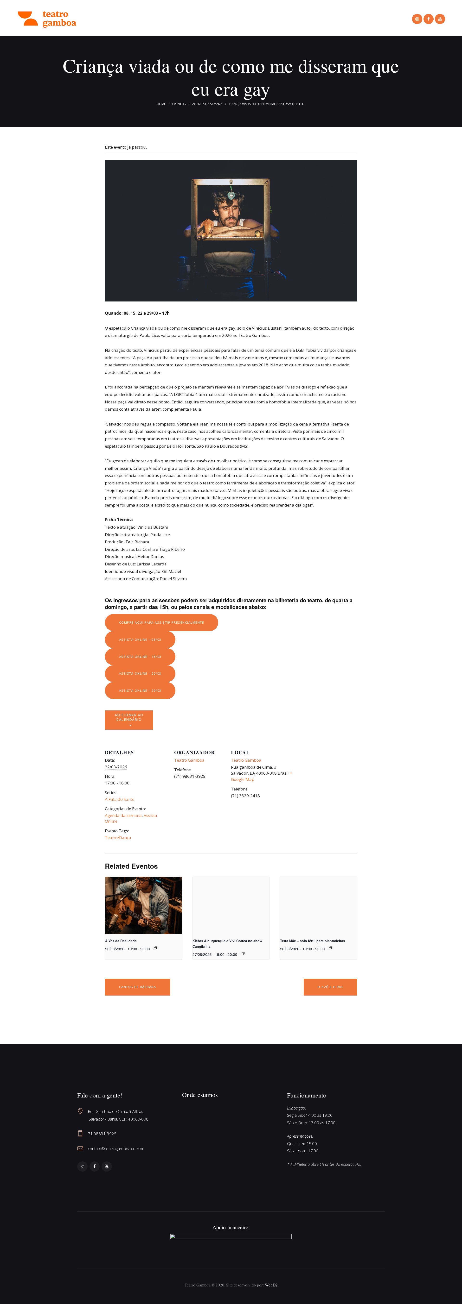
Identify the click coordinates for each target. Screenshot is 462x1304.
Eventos (179, 104)
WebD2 (271, 1285)
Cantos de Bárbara (137, 987)
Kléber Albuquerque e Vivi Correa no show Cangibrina (227, 943)
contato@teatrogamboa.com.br (116, 1148)
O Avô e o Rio (330, 987)
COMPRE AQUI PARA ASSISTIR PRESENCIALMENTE (161, 622)
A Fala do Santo (120, 799)
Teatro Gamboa (189, 760)
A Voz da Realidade (121, 940)
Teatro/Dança (118, 837)
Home (161, 104)
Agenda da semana (207, 104)
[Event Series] (155, 948)
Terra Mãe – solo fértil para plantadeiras (312, 940)
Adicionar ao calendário (129, 717)
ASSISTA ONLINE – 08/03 (140, 639)
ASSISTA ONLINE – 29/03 (140, 690)
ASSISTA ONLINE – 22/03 (140, 673)
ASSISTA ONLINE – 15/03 (140, 656)
